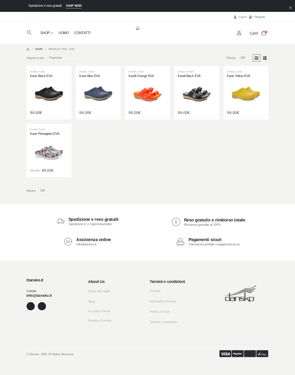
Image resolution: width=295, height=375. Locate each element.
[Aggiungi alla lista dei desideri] (38, 92)
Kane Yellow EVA (238, 76)
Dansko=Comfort (99, 320)
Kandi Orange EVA (141, 76)
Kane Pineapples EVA (44, 133)
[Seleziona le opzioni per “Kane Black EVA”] (49, 92)
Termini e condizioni (163, 322)
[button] (29, 32)
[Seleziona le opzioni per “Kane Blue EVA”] (98, 92)
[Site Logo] (147, 33)
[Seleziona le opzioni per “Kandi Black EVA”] (196, 92)
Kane (42, 72)
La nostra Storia (99, 311)
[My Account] (239, 33)
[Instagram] (36, 17)
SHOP (45, 33)
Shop (91, 301)
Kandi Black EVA (189, 76)
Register (260, 17)
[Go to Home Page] (28, 49)
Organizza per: (36, 58)
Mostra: (231, 58)
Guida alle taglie (99, 291)
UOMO (64, 33)
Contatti (155, 291)
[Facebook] (28, 17)
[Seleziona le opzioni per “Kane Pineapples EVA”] (49, 150)
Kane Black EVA (41, 76)
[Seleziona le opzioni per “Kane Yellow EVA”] (246, 92)
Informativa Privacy (163, 301)
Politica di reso (160, 311)
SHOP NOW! (74, 5)
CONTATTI (82, 33)
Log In (243, 17)
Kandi (141, 72)
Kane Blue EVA (89, 76)
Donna (34, 72)
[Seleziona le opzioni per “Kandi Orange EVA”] (147, 92)
